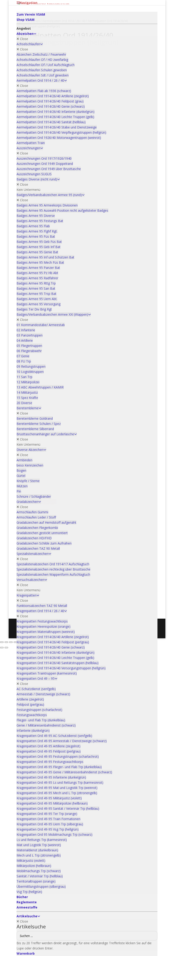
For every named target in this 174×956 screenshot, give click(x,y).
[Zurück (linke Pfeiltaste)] (2, 647)
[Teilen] (11, 642)
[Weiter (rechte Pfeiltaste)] (6, 647)
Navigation (28, 2)
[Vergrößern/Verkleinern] (2, 642)
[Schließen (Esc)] (15, 642)
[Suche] (152, 935)
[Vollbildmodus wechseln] (6, 642)
